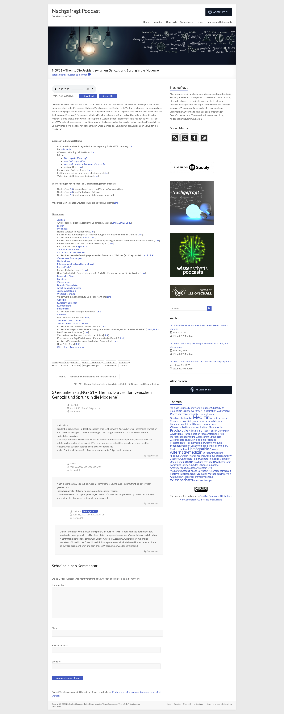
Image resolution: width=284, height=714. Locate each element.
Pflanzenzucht (196, 455)
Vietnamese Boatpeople (69, 258)
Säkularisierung (207, 439)
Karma (210, 414)
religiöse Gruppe (91, 365)
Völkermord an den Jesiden (71, 252)
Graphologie (197, 445)
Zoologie (214, 449)
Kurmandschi (64, 305)
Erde (221, 433)
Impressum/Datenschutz (219, 21)
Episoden (157, 21)
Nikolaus (174, 455)
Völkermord (110, 365)
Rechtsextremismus (182, 414)
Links (200, 21)
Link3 (128, 222)
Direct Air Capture (213, 452)
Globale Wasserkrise (67, 284)
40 (71, 192)
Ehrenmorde (71, 362)
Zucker (174, 458)
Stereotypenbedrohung (182, 436)
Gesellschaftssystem (196, 467)
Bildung (208, 445)
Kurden (76, 365)
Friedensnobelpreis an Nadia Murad (75, 264)
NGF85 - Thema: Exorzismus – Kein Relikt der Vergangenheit (200, 361)
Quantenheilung (213, 442)
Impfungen (206, 480)
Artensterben (177, 467)
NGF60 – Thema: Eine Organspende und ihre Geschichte (86, 376)
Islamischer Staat (65, 276)
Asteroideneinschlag (220, 470)
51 (71, 195)
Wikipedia (66, 149)
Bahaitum (62, 278)
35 (71, 189)
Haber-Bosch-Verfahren (215, 430)
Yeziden (123, 365)
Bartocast (203, 470)
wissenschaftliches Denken (184, 439)
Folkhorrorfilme (195, 442)
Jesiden (61, 219)
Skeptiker (225, 458)
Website (56, 661)
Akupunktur (176, 476)
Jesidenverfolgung (66, 290)
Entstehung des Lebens (194, 464)
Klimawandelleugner (199, 407)
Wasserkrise (63, 281)
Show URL (108, 95)
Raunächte (213, 464)
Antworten (152, 455)
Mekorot (188, 476)
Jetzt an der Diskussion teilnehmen (70, 74)
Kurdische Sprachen (67, 302)
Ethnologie (215, 436)
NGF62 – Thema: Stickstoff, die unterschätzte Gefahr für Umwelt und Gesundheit (116, 383)
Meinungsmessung (180, 470)
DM (210, 467)
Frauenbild (97, 362)
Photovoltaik (177, 473)
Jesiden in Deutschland (69, 320)
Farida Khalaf (64, 267)
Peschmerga (63, 308)
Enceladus (209, 455)
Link (131, 146)
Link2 (122, 222)
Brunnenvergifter (192, 410)
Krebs (194, 470)
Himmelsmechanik (203, 476)
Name (55, 627)
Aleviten (61, 314)
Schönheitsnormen (180, 445)
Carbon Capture (179, 449)
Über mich (171, 21)
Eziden (85, 362)
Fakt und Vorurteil (204, 461)
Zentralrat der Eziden (68, 249)
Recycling (214, 458)
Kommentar (59, 584)
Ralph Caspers (200, 458)
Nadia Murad (64, 261)
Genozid (61, 299)
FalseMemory (220, 445)
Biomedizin (176, 410)
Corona (188, 462)
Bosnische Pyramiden (195, 473)
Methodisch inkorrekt (219, 473)
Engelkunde (81, 246)
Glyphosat (176, 433)
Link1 (115, 222)
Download (88, 95)
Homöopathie (198, 449)
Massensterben (209, 433)
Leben (195, 480)
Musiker (217, 421)
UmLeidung (176, 461)
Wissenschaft (181, 480)
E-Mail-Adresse (60, 645)
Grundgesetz (185, 458)
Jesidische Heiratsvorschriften (72, 323)
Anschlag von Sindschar (69, 287)
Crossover (217, 407)
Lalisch (60, 225)
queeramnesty (224, 455)
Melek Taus (62, 228)
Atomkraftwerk (218, 418)
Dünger (184, 455)
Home (146, 21)
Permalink (75, 411)
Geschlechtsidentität (181, 418)
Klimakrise (195, 430)
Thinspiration (209, 410)
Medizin (201, 417)
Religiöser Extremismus (200, 421)
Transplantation (191, 433)
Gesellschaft (202, 436)
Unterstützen (187, 21)
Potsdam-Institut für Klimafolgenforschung (193, 424)
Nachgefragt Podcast (76, 11)
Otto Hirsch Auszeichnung (70, 347)
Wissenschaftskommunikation (189, 427)
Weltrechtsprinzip (66, 293)
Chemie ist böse (178, 421)
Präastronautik (178, 442)
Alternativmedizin (186, 452)
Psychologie (179, 430)
